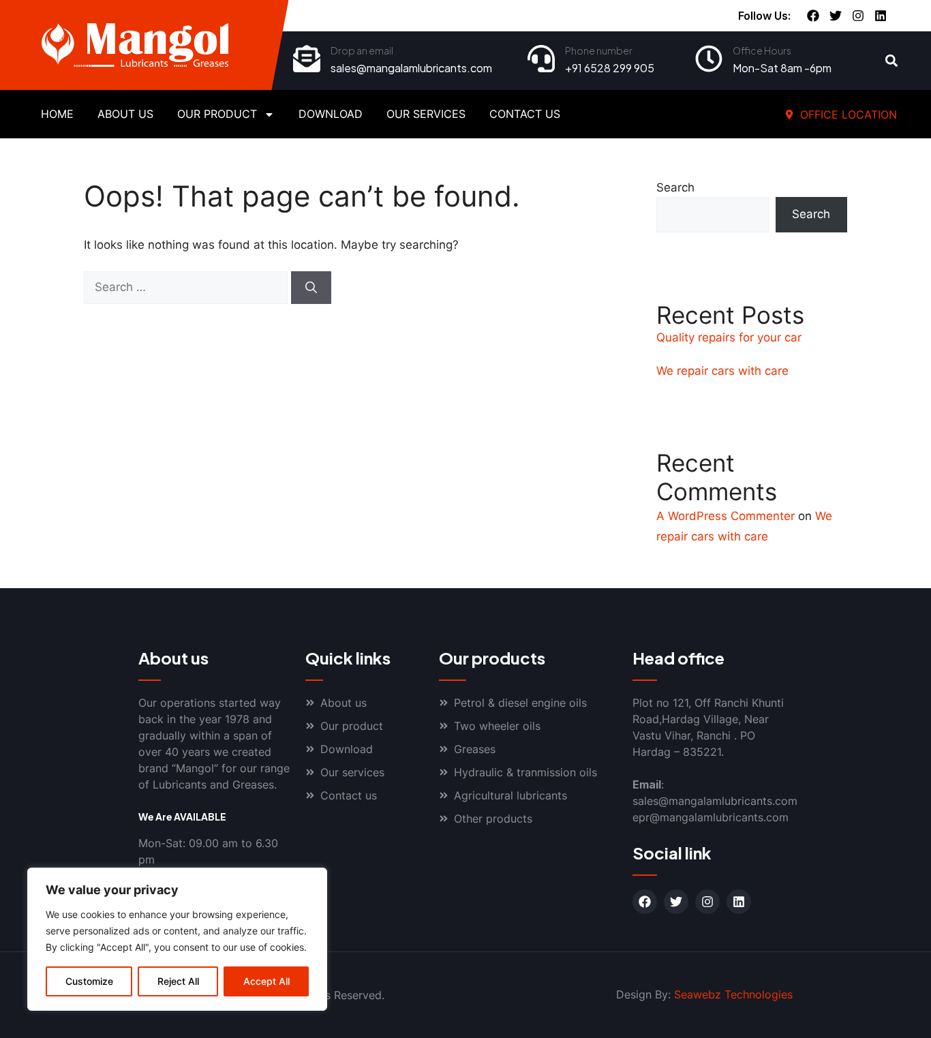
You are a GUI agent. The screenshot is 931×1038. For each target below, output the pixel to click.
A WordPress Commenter (725, 516)
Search (675, 187)
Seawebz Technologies (733, 994)
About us (125, 114)
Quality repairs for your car (729, 337)
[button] (892, 61)
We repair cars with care (722, 371)
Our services (426, 114)
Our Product (217, 114)
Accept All (266, 981)
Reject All (178, 981)
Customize (89, 981)
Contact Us (524, 114)
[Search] (311, 287)
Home (57, 114)
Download (331, 114)
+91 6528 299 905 (609, 68)
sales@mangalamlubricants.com (411, 68)
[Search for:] (187, 287)
